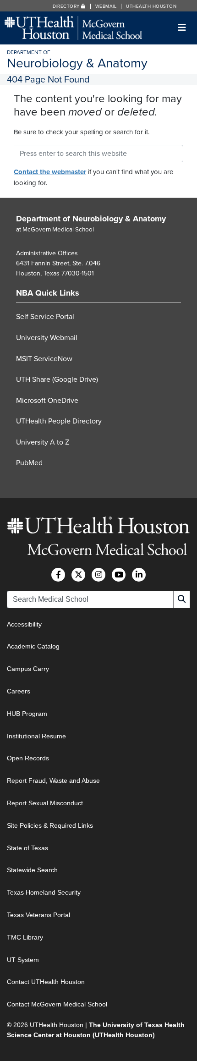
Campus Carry (28, 668)
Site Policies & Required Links (50, 825)
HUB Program (27, 713)
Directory (67, 6)
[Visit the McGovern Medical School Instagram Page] (98, 575)
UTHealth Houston (151, 6)
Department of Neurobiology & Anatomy (91, 219)
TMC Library (25, 937)
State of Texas (27, 848)
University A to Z (42, 442)
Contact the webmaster (50, 172)
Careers (18, 691)
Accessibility (24, 624)
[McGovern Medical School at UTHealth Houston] (73, 27)
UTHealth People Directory (59, 421)
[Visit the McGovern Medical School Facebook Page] (58, 575)
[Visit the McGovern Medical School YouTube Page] (119, 575)
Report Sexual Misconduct (45, 803)
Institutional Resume (36, 736)
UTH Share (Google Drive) (57, 379)
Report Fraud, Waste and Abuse (53, 780)
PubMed (29, 462)
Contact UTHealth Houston (46, 981)
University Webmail (46, 337)
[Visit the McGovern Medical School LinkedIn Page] (139, 575)
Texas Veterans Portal (38, 914)
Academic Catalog (33, 646)
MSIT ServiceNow (44, 358)
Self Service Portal (45, 316)
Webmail (106, 6)
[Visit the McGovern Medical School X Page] (78, 575)
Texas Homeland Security (44, 892)
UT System (23, 959)
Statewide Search (32, 870)
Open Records (28, 758)
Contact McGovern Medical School (57, 1004)
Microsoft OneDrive (47, 400)
